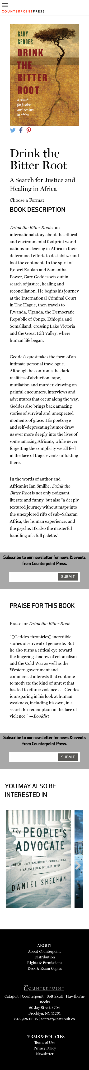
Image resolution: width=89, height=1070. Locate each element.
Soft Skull (55, 996)
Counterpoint (33, 996)
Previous (13, 874)
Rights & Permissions (44, 963)
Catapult (12, 996)
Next (76, 874)
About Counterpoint (44, 951)
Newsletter (44, 1054)
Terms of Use (44, 1042)
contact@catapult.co (58, 1019)
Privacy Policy (44, 1048)
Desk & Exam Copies (45, 968)
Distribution (44, 957)
